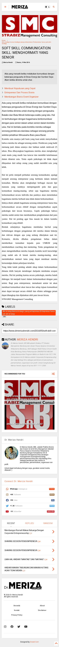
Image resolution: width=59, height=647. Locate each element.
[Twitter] (18, 626)
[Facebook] (12, 626)
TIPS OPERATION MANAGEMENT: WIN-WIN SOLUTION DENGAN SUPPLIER (28, 397)
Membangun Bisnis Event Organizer (21, 96)
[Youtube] (25, 626)
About (42, 606)
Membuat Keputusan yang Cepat (19, 88)
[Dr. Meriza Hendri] (20, 8)
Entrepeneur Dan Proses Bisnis (19, 92)
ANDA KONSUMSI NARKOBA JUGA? (25, 424)
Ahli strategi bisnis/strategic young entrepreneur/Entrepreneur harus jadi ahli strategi (26, 42)
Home (3, 40)
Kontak (16, 610)
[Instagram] (5, 626)
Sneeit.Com (34, 642)
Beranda (17, 606)
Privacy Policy (16, 615)
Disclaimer (42, 610)
